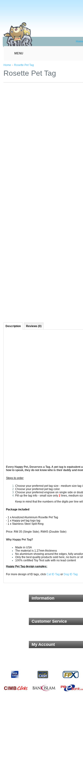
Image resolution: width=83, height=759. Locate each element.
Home (7, 65)
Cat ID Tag (53, 574)
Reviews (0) (34, 326)
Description (13, 326)
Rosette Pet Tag (24, 65)
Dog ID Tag (71, 574)
